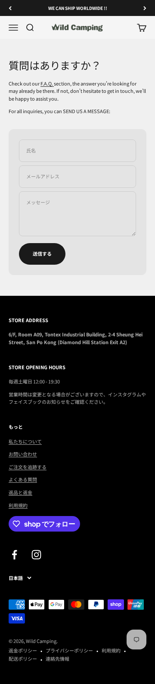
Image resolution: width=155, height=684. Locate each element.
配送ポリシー (23, 658)
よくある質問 (23, 479)
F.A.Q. (47, 83)
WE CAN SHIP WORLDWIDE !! (77, 8)
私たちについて (25, 441)
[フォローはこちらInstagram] (36, 554)
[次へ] (144, 8)
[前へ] (10, 8)
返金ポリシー (23, 650)
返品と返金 (20, 492)
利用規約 (18, 505)
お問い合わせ (23, 453)
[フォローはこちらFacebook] (14, 554)
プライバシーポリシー (69, 650)
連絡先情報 (57, 658)
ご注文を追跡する (27, 466)
